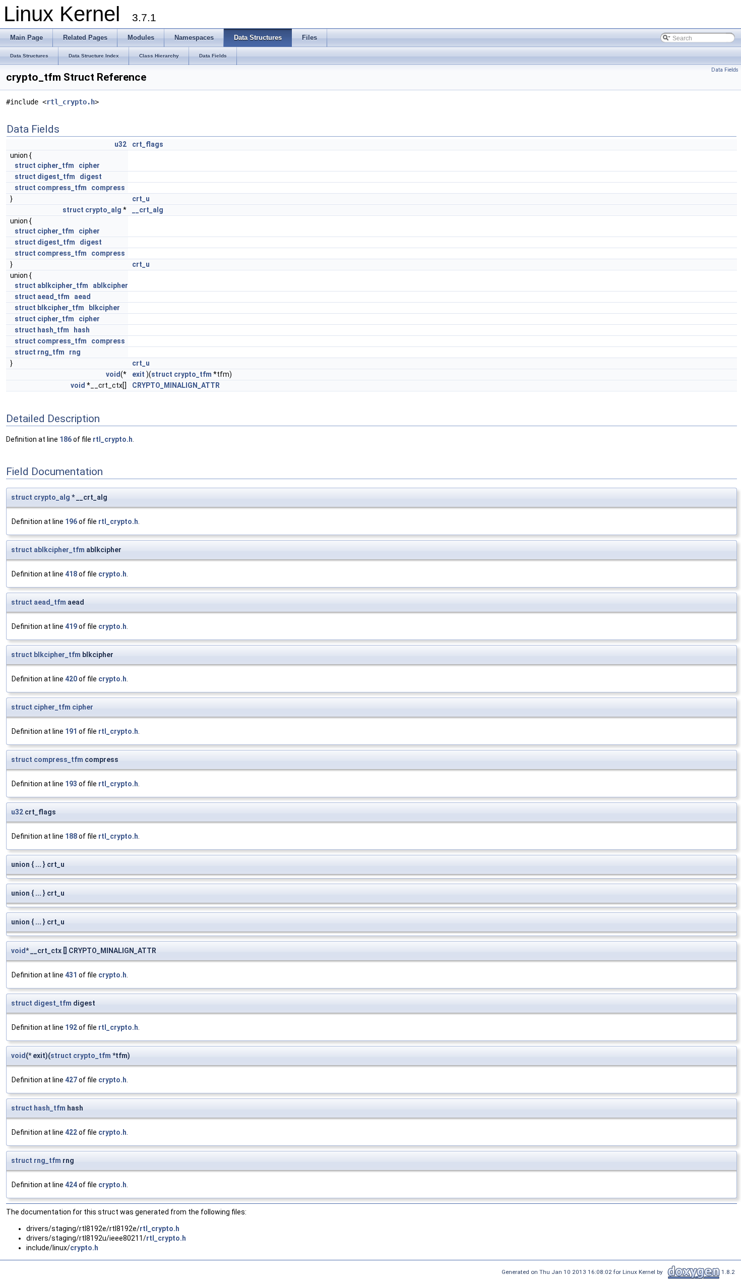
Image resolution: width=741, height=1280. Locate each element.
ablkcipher (110, 285)
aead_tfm (53, 297)
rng (75, 352)
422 (71, 1132)
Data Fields (724, 70)
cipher (89, 165)
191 (71, 731)
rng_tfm (51, 352)
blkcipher (104, 308)
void (113, 374)
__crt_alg (147, 210)
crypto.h (112, 574)
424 (71, 1185)
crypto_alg (103, 210)
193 (71, 784)
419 (71, 626)
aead (82, 297)
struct (25, 165)
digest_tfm (56, 176)
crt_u (141, 199)
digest (91, 176)
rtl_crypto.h (70, 102)
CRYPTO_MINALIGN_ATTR (176, 385)
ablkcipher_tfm (62, 285)
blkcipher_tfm (60, 308)
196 (71, 521)
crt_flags (147, 144)
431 (71, 975)
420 (71, 679)
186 (65, 439)
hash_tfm (53, 330)
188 (71, 836)
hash (82, 330)
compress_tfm (62, 188)
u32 (120, 144)
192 (71, 1027)
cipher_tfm (55, 165)
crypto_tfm (193, 374)
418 (71, 574)
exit (138, 374)
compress (108, 188)
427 (71, 1080)
